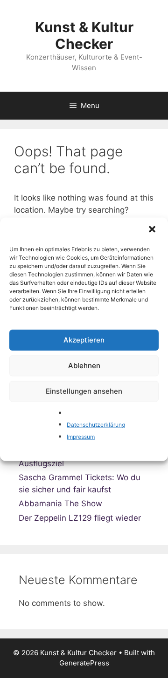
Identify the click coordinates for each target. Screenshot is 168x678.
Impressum (81, 436)
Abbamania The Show (60, 503)
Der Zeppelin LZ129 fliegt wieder (80, 518)
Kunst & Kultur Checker (84, 35)
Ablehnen (84, 365)
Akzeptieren (84, 340)
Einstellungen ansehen (84, 391)
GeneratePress (84, 662)
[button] (153, 229)
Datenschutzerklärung (96, 424)
